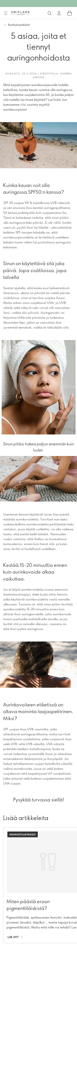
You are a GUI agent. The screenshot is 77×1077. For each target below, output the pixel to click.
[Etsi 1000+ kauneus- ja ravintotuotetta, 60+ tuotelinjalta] (49, 13)
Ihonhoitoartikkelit (19, 25)
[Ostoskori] (69, 13)
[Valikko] (5, 13)
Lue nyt (13, 937)
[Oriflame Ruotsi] (20, 13)
